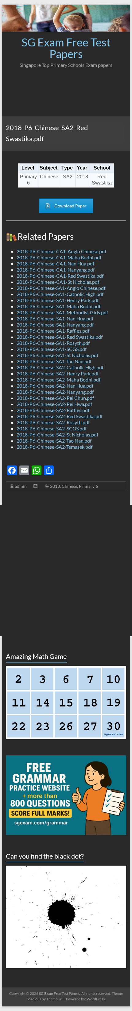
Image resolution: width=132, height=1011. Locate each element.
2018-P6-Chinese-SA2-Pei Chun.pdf (55, 398)
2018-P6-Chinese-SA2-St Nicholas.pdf (57, 434)
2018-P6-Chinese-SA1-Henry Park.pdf (58, 300)
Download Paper (70, 205)
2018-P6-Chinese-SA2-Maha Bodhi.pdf (58, 379)
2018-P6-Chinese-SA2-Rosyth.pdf (53, 422)
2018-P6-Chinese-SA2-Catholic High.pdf (60, 367)
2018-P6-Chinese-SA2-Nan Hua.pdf (55, 386)
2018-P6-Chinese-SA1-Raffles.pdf (53, 331)
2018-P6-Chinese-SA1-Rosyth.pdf (53, 343)
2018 (55, 486)
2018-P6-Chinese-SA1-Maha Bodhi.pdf (58, 306)
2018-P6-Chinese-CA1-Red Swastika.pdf (60, 276)
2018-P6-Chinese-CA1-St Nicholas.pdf (58, 282)
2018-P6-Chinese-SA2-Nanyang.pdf (55, 392)
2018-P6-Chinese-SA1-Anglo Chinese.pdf (61, 288)
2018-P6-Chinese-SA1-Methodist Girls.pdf (62, 312)
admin (21, 486)
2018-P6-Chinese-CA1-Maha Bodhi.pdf (59, 257)
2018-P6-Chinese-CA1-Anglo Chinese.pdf (61, 251)
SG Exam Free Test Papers (66, 47)
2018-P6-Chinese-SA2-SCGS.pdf (52, 428)
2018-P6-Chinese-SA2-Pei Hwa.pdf (54, 404)
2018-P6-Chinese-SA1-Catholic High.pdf (60, 294)
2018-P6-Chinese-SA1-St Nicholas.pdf (57, 355)
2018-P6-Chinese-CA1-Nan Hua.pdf (55, 263)
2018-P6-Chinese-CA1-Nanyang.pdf (56, 269)
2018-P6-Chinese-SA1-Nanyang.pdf (55, 324)
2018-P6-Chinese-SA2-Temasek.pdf (54, 447)
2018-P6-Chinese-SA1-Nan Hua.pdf (55, 318)
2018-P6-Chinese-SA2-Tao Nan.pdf (54, 440)
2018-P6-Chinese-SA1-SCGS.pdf (52, 349)
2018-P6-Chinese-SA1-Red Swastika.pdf (60, 337)
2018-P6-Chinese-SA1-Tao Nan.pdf (54, 361)
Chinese (69, 486)
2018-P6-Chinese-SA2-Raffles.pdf (53, 410)
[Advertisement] (66, 90)
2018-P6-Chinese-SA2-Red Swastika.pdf (60, 416)
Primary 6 (88, 486)
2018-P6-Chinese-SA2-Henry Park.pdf (58, 373)
